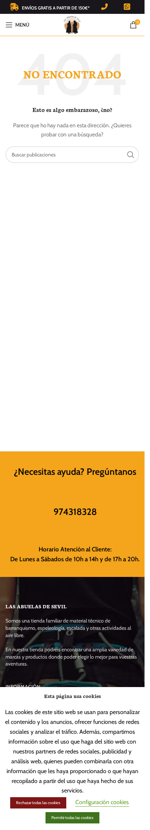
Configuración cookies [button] (102, 802)
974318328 (75, 511)
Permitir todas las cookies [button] (72, 817)
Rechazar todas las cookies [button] (38, 802)
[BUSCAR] (130, 154)
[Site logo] (72, 24)
